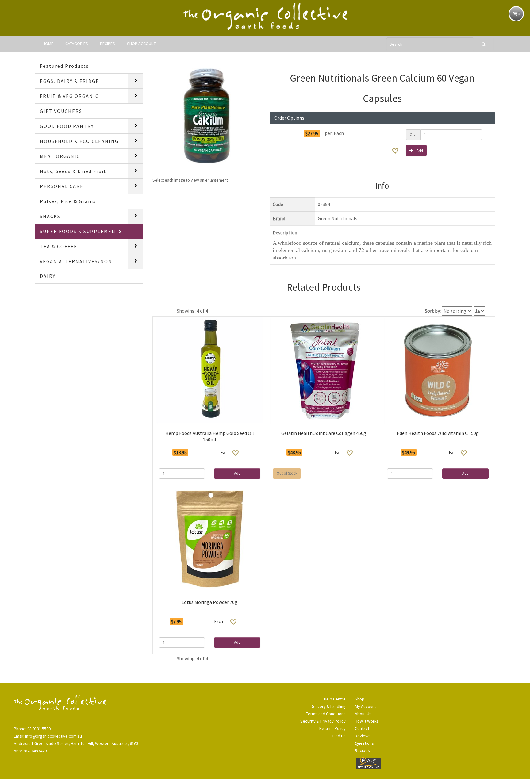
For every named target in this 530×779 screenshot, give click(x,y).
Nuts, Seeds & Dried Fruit (73, 171)
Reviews (363, 736)
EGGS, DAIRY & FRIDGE (69, 81)
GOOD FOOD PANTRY (67, 126)
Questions (364, 743)
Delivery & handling (328, 706)
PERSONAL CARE (61, 186)
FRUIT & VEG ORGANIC (69, 96)
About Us (363, 713)
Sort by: (433, 311)
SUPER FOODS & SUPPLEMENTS (81, 231)
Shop (359, 699)
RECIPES (107, 43)
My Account (365, 706)
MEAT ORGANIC (60, 156)
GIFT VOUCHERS (61, 111)
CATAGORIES (76, 43)
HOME (48, 43)
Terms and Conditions (326, 713)
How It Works (367, 721)
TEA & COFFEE (58, 246)
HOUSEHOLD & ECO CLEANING (79, 141)
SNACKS (50, 216)
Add (420, 150)
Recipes (362, 750)
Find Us (339, 736)
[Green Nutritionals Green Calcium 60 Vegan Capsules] (206, 116)
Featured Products (64, 66)
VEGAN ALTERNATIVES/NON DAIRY (76, 268)
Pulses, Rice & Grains (68, 201)
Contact (362, 728)
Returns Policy (332, 728)
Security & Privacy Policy (323, 721)
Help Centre (335, 699)
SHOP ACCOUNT (141, 43)
